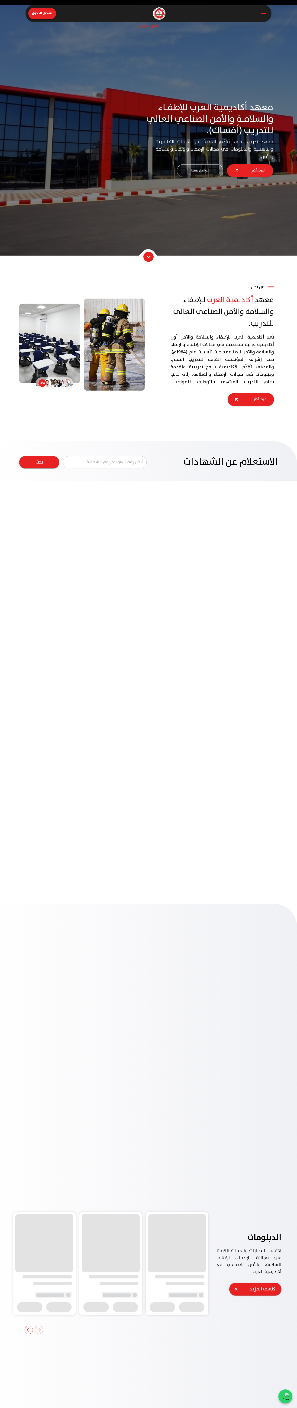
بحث (39, 462)
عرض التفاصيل (252, 1286)
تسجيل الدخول (42, 13)
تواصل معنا (200, 170)
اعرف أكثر (258, 170)
